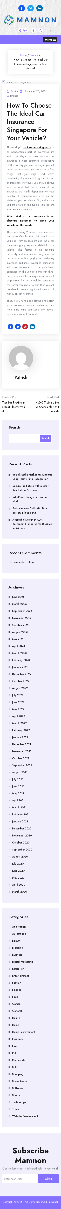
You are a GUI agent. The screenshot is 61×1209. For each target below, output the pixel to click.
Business (17, 955)
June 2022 (18, 702)
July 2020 (18, 864)
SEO (14, 1067)
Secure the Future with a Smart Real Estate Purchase (31, 488)
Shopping (17, 1074)
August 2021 (19, 772)
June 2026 (18, 597)
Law (14, 1046)
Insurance (17, 1039)
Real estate (18, 1060)
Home (23, 55)
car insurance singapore (37, 147)
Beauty (16, 941)
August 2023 (20, 632)
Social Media (19, 1081)
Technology (19, 1102)
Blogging (17, 948)
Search (14, 427)
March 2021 (19, 807)
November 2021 (21, 751)
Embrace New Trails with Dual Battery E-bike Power (30, 511)
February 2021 (21, 814)
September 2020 (22, 849)
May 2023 (18, 639)
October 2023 (20, 625)
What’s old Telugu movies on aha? (30, 499)
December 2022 (21, 674)
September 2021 (22, 765)
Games (16, 1004)
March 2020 (19, 892)
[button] (50, 39)
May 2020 (18, 878)
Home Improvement (23, 1032)
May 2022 (18, 709)
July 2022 (18, 695)
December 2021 (21, 744)
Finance (34, 55)
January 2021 (20, 821)
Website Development (25, 1116)
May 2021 (18, 793)
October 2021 (20, 758)
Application (19, 927)
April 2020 (18, 885)
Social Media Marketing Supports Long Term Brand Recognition (32, 477)
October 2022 (20, 681)
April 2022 (18, 716)
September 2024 (22, 611)
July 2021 (17, 779)
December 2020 (21, 828)
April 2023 (18, 646)
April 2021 (18, 800)
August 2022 (20, 688)
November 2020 (22, 835)
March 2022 (19, 723)
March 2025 (19, 604)
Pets (14, 1053)
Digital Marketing (22, 962)
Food (15, 997)
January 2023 (20, 667)
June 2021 (18, 786)
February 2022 (21, 730)
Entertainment (20, 976)
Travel (16, 1109)
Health (16, 1018)
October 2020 (20, 842)
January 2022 (20, 737)
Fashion (16, 983)
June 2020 (18, 871)
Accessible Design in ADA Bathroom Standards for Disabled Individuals (32, 524)
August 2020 (20, 857)
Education (18, 969)
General (17, 1011)
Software (17, 1088)
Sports (16, 1095)
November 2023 (22, 618)
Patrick (21, 377)
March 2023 (19, 653)
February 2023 (21, 660)
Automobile (19, 934)
